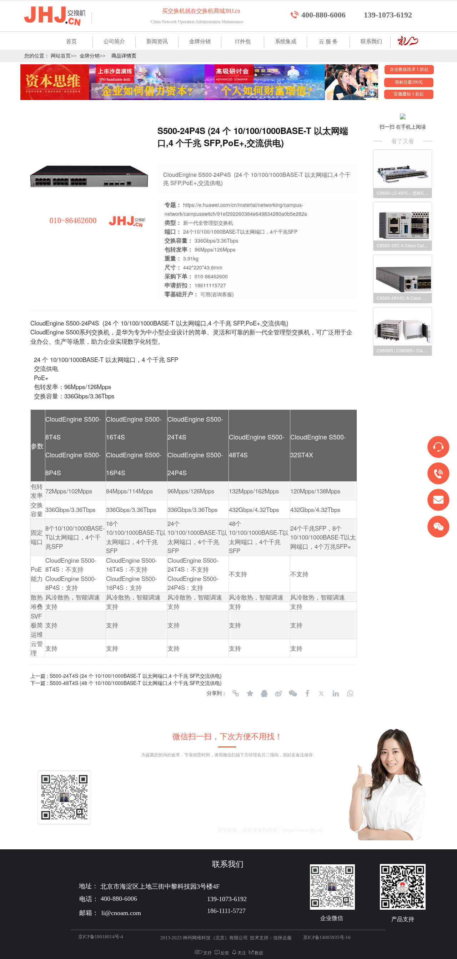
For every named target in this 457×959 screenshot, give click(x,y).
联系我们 (371, 41)
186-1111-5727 (226, 910)
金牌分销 (200, 41)
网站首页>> (63, 56)
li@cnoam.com (178, 830)
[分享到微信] (292, 693)
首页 (71, 41)
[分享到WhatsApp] (350, 693)
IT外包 (243, 41)
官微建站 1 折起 (409, 93)
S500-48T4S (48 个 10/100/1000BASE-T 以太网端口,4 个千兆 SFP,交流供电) (136, 682)
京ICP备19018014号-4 (100, 936)
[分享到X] (321, 693)
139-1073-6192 (388, 14)
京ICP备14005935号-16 (327, 937)
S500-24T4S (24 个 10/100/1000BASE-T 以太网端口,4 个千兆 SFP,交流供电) (136, 675)
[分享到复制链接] (235, 693)
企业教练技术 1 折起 (409, 69)
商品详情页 (123, 56)
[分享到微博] (278, 693)
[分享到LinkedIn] (335, 693)
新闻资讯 (157, 41)
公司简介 (114, 41)
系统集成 (285, 41)
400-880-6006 (323, 14)
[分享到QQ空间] (250, 693)
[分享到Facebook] (307, 693)
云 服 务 (328, 41)
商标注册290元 (409, 82)
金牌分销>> (92, 56)
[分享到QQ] (264, 693)
